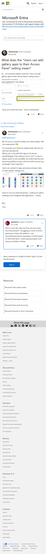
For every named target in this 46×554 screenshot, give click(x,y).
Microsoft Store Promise (9, 392)
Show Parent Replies (7, 126)
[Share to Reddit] (23, 325)
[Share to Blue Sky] (27, 325)
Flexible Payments (7, 396)
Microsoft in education (9, 406)
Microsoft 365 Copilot (8, 463)
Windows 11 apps (7, 361)
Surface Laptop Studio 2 (9, 343)
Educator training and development (12, 424)
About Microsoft (7, 516)
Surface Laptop (7, 339)
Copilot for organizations (9, 346)
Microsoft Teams (7, 459)
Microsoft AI (6, 442)
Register (34, 3)
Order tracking (6, 385)
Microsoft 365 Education (9, 417)
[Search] (28, 3)
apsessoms (15, 222)
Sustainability (6, 537)
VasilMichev (10, 138)
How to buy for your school (10, 421)
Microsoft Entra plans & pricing (16, 305)
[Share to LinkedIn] (12, 325)
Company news (7, 519)
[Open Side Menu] (3, 3)
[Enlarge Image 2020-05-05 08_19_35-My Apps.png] (23, 180)
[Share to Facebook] (16, 325)
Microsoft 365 (6, 452)
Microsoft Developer (8, 480)
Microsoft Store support (9, 378)
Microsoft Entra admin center (15, 287)
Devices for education (8, 410)
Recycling (33, 548)
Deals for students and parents (11, 428)
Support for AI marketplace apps (11, 488)
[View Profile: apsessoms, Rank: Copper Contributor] (7, 223)
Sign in (11, 264)
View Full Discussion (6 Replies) (13, 123)
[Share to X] (19, 325)
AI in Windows (6, 353)
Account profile (7, 371)
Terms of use (6, 548)
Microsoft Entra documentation (16, 293)
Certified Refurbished (8, 389)
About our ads (6, 550)
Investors (5, 527)
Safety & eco (24, 548)
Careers (5, 512)
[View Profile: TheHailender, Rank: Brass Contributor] (4, 53)
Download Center (7, 374)
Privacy (24, 546)
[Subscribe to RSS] (30, 325)
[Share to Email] (34, 325)
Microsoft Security (8, 445)
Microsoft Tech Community (10, 491)
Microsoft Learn (7, 484)
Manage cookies (33, 546)
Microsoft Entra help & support (16, 299)
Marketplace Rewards (9, 498)
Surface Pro (6, 336)
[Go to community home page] (7, 3)
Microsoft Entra (8, 9)
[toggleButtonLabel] (42, 9)
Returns (5, 382)
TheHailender (13, 52)
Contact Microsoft (15, 546)
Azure (4, 477)
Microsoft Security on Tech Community (19, 311)
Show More (8, 104)
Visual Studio (6, 502)
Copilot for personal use (9, 350)
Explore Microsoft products (10, 357)
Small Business (7, 467)
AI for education (7, 431)
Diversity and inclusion (9, 530)
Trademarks (15, 548)
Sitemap (5, 546)
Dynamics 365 (6, 449)
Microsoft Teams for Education (11, 413)
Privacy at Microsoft (8, 523)
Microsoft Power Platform (9, 456)
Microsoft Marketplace (9, 495)
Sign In (41, 3)
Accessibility (6, 534)
